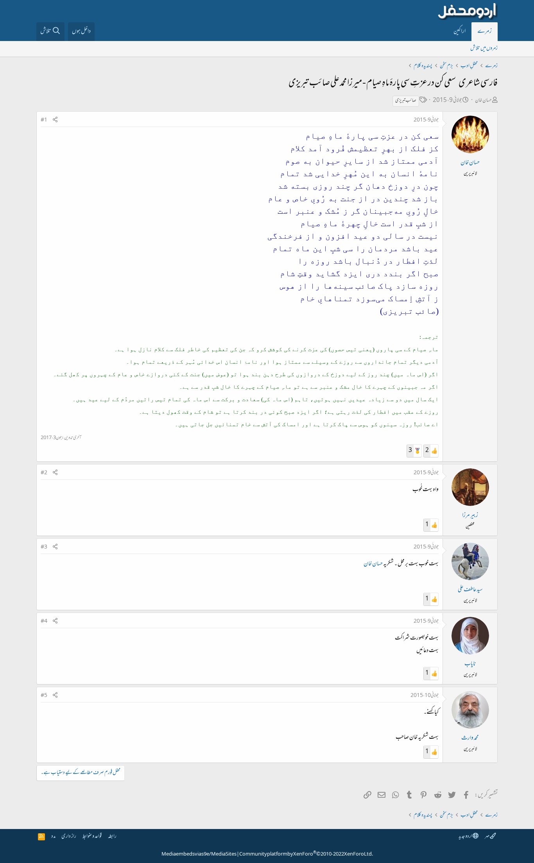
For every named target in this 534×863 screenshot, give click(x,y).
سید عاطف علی (470, 590)
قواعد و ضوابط (92, 836)
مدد (53, 836)
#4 (44, 621)
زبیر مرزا (470, 516)
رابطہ (112, 836)
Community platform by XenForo (306, 854)
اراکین (459, 32)
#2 (44, 473)
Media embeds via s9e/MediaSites (199, 854)
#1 (44, 120)
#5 (44, 695)
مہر (487, 836)
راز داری (68, 836)
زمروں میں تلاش (484, 48)
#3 (44, 547)
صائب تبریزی (405, 100)
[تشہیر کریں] (55, 120)
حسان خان (483, 100)
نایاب (470, 664)
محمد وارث (470, 738)
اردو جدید (466, 836)
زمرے (484, 32)
